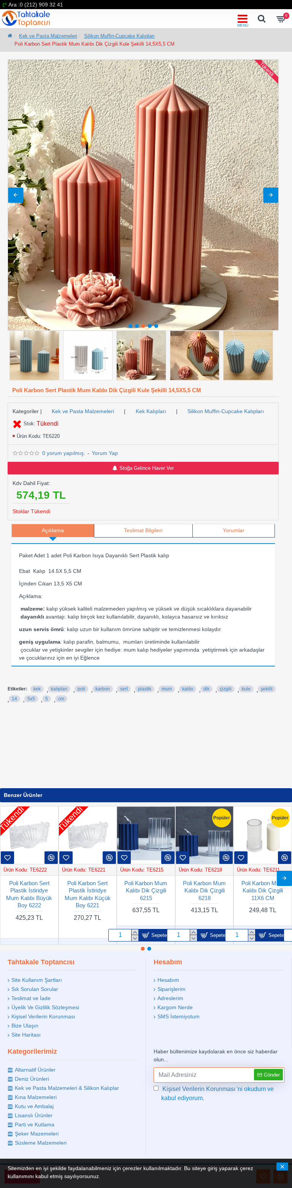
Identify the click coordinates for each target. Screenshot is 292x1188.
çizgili (226, 689)
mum (167, 689)
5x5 (31, 698)
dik (206, 689)
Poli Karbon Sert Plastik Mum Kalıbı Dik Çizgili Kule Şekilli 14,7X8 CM (263, 894)
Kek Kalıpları (151, 411)
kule (246, 689)
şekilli (267, 689)
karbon (102, 689)
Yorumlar (233, 530)
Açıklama (53, 530)
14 (14, 698)
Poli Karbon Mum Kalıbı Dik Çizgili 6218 (29, 890)
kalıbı (187, 689)
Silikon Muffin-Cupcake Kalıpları (119, 36)
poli (81, 689)
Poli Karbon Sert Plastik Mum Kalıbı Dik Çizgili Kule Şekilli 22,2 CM (204, 894)
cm (61, 698)
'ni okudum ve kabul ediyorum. (217, 1093)
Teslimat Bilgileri (143, 530)
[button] (15, 195)
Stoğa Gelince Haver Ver (146, 468)
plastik (144, 689)
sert (124, 689)
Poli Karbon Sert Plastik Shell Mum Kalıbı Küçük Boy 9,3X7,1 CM (146, 894)
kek (37, 689)
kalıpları (59, 689)
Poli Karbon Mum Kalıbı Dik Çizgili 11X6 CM (87, 890)
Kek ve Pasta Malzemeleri (48, 36)
